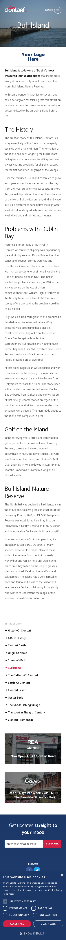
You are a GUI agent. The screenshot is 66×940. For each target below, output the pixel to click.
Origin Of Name (17, 653)
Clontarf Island (17, 690)
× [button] (61, 875)
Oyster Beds (15, 698)
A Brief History (17, 638)
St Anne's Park (17, 660)
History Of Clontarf (19, 631)
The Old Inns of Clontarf (23, 675)
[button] (33, 933)
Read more (9, 893)
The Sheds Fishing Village (24, 705)
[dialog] (33, 905)
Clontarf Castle (17, 645)
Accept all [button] (17, 923)
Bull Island (14, 668)
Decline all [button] (48, 923)
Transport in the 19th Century (26, 713)
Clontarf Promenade (21, 720)
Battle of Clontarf (19, 683)
